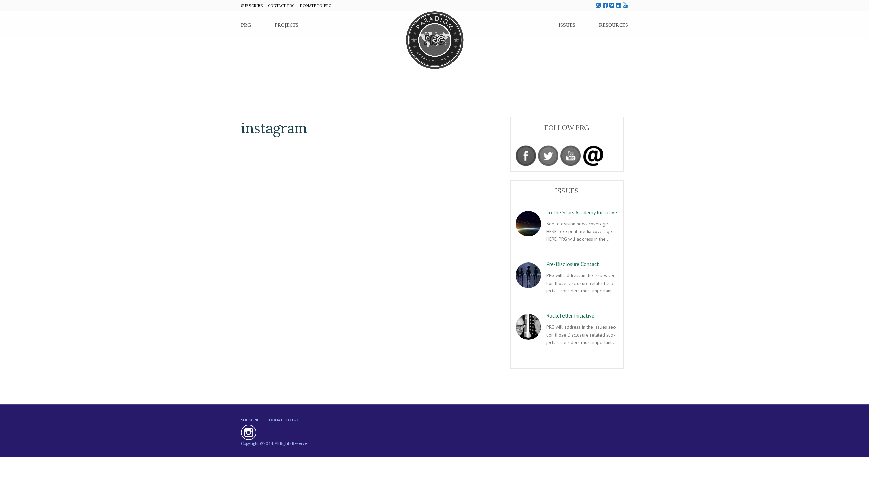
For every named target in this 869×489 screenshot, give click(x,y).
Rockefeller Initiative (570, 315)
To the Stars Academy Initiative (581, 212)
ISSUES (567, 24)
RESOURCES (613, 24)
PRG (246, 24)
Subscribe (251, 419)
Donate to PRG (284, 419)
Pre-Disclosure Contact (572, 263)
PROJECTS (286, 24)
